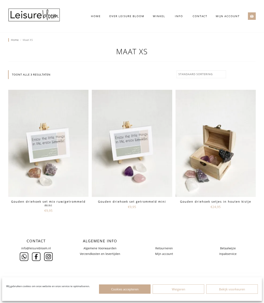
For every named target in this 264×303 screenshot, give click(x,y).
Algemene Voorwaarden (100, 248)
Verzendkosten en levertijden (100, 254)
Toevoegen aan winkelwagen (48, 219)
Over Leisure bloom (126, 16)
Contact (200, 16)
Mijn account (228, 16)
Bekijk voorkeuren (232, 289)
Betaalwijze (228, 248)
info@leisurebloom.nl (36, 248)
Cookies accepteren (125, 289)
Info (179, 16)
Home (96, 16)
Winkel (159, 16)
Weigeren (178, 289)
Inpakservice (228, 254)
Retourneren (164, 248)
